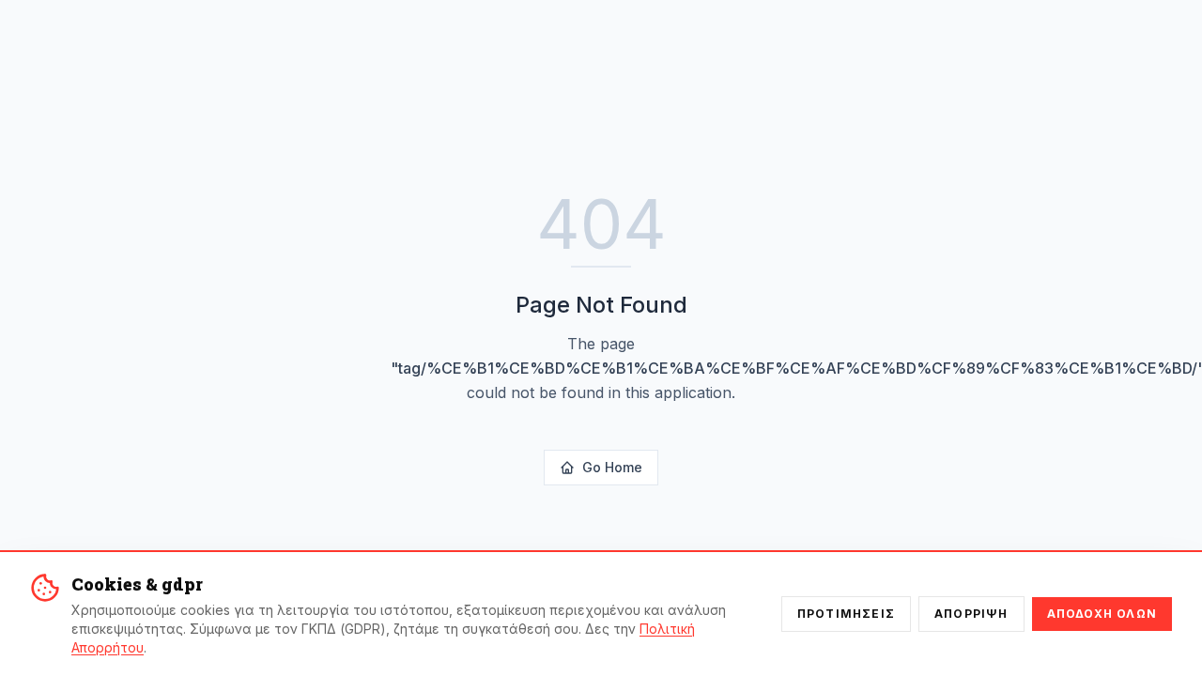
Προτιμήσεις (846, 614)
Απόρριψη (971, 614)
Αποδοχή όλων (1102, 614)
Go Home (612, 467)
